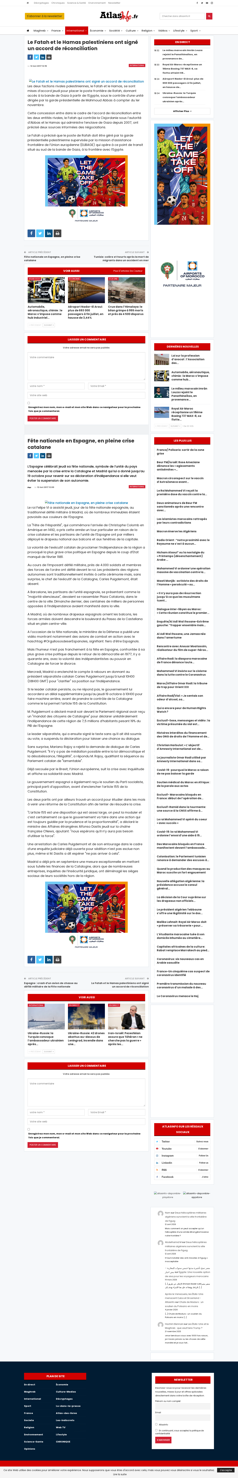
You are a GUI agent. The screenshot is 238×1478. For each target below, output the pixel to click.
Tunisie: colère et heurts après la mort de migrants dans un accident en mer (121, 258)
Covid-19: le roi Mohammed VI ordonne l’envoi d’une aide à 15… (179, 833)
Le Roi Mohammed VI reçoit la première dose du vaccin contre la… (182, 492)
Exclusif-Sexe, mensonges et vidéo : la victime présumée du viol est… (183, 722)
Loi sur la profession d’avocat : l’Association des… (187, 359)
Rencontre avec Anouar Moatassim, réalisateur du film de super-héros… (182, 648)
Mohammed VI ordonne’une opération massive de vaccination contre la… (183, 570)
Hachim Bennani (174, 1324)
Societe (29, 1420)
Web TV (60, 1427)
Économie (96, 30)
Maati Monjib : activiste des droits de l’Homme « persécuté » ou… (182, 582)
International (75, 30)
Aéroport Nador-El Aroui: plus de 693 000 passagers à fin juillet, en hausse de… (183, 83)
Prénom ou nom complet (168, 1401)
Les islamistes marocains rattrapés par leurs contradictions (182, 520)
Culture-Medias (66, 1391)
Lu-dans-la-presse (68, 1406)
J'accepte (226, 1470)
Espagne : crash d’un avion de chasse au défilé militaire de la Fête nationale (51, 984)
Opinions (29, 1448)
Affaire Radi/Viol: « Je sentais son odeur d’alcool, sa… (180, 697)
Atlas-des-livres (66, 1413)
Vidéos (163, 30)
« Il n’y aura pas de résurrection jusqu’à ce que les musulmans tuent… (179, 596)
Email (158, 1412)
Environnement (97, 3)
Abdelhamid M (173, 1242)
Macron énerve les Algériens (177, 531)
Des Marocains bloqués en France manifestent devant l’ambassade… (182, 846)
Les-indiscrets (65, 1420)
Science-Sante (33, 1441)
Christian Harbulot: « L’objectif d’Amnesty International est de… (180, 747)
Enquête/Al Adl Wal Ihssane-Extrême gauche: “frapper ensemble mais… (183, 623)
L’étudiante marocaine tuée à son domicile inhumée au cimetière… (180, 936)
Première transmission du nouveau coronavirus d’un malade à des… (181, 985)
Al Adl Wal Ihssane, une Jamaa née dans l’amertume (181, 635)
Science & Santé (76, 3)
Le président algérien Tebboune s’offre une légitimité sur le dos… (180, 911)
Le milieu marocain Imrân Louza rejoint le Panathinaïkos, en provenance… (189, 394)
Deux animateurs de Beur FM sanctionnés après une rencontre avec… (180, 506)
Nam (167, 1212)
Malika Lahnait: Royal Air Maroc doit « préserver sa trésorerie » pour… (181, 923)
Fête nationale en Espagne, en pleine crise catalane (52, 258)
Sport (194, 30)
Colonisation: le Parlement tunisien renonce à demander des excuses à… (183, 858)
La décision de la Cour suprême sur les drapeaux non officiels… (181, 899)
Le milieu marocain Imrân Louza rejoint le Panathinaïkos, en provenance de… (182, 54)
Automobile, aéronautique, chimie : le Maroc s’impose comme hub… (190, 375)
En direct (74, 1005)
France (56, 30)
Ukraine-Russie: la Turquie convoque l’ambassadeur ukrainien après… (179, 97)
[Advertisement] (182, 1060)
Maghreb (40, 30)
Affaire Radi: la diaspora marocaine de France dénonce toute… (182, 660)
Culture (131, 30)
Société (114, 30)
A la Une (113, 278)
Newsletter (114, 3)
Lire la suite (120, 1474)
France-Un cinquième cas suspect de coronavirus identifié (183, 973)
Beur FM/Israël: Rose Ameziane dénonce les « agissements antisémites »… (178, 465)
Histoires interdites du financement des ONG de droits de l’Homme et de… (183, 734)
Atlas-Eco (34, 278)
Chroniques (58, 3)
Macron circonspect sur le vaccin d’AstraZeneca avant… (180, 480)
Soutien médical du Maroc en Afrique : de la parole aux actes (183, 784)
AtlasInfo (163, 1424)
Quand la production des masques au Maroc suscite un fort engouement (183, 870)
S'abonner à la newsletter (44, 16)
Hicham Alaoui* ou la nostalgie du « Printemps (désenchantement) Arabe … (180, 556)
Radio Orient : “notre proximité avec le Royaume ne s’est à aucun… (183, 542)
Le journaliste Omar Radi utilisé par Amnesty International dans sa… (181, 759)
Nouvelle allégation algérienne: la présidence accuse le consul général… (180, 884)
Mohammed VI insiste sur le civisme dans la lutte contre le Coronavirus (182, 672)
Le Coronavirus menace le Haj (177, 996)
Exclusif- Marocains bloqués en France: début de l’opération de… (180, 796)
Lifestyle (179, 30)
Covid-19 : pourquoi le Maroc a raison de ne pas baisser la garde (183, 771)
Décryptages (41, 3)
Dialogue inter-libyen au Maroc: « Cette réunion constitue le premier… (183, 611)
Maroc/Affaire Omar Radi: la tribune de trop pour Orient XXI (182, 685)
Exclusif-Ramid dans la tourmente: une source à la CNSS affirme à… (181, 808)
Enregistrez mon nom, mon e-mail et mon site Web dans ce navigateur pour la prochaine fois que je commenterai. (84, 409)
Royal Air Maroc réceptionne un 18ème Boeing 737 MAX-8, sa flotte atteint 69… (182, 69)
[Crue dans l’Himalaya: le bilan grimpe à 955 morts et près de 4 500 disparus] (126, 290)
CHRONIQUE (63, 1441)
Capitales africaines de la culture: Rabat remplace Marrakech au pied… (183, 948)
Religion (147, 30)
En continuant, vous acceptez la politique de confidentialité (179, 1432)
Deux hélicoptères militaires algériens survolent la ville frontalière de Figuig (186, 1217)
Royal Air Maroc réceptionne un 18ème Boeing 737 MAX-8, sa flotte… (186, 414)
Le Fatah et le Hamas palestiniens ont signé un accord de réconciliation (120, 984)
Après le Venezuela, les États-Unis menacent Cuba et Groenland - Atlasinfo (184, 1298)
